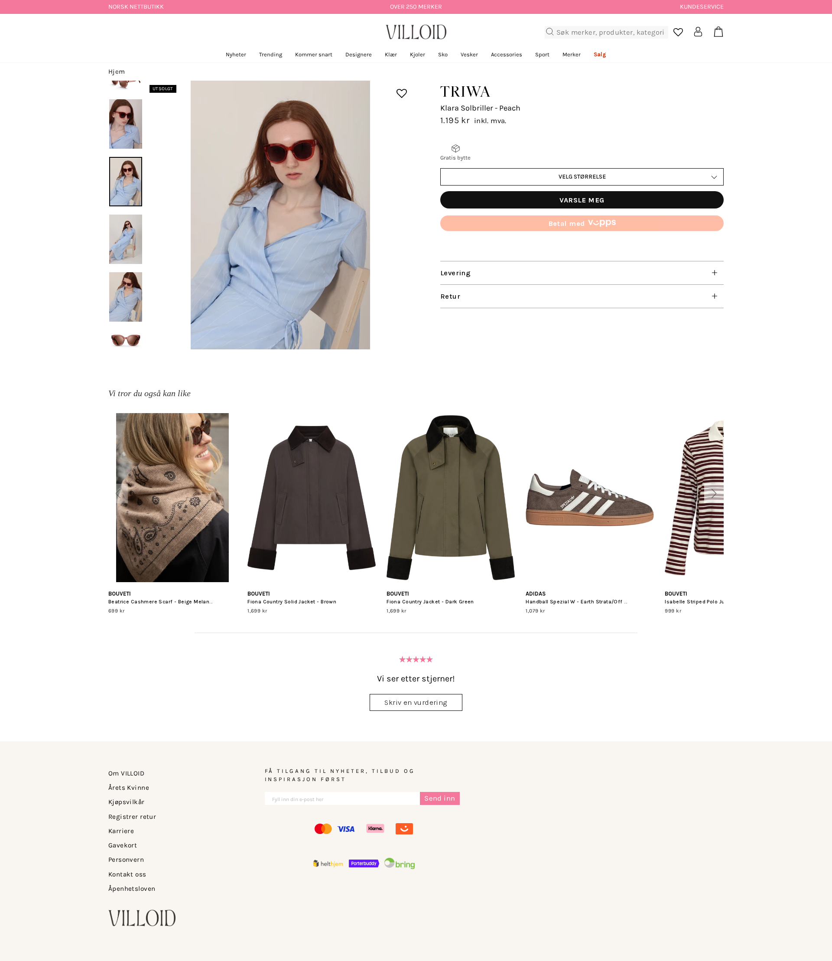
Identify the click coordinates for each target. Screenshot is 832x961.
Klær (391, 54)
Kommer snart (313, 54)
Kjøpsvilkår (126, 802)
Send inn (439, 798)
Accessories (506, 54)
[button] (118, 493)
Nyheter (236, 54)
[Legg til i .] (395, 88)
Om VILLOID (126, 773)
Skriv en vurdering (415, 702)
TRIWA (465, 91)
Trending (270, 54)
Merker (571, 54)
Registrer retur (132, 817)
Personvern (126, 859)
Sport (542, 54)
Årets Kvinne (128, 788)
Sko (443, 54)
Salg (600, 54)
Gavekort (122, 845)
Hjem (116, 71)
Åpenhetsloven (131, 889)
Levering (455, 273)
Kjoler (417, 54)
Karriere (121, 831)
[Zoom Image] (280, 215)
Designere (358, 54)
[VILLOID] (416, 32)
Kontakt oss (127, 874)
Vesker (469, 54)
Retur (450, 296)
